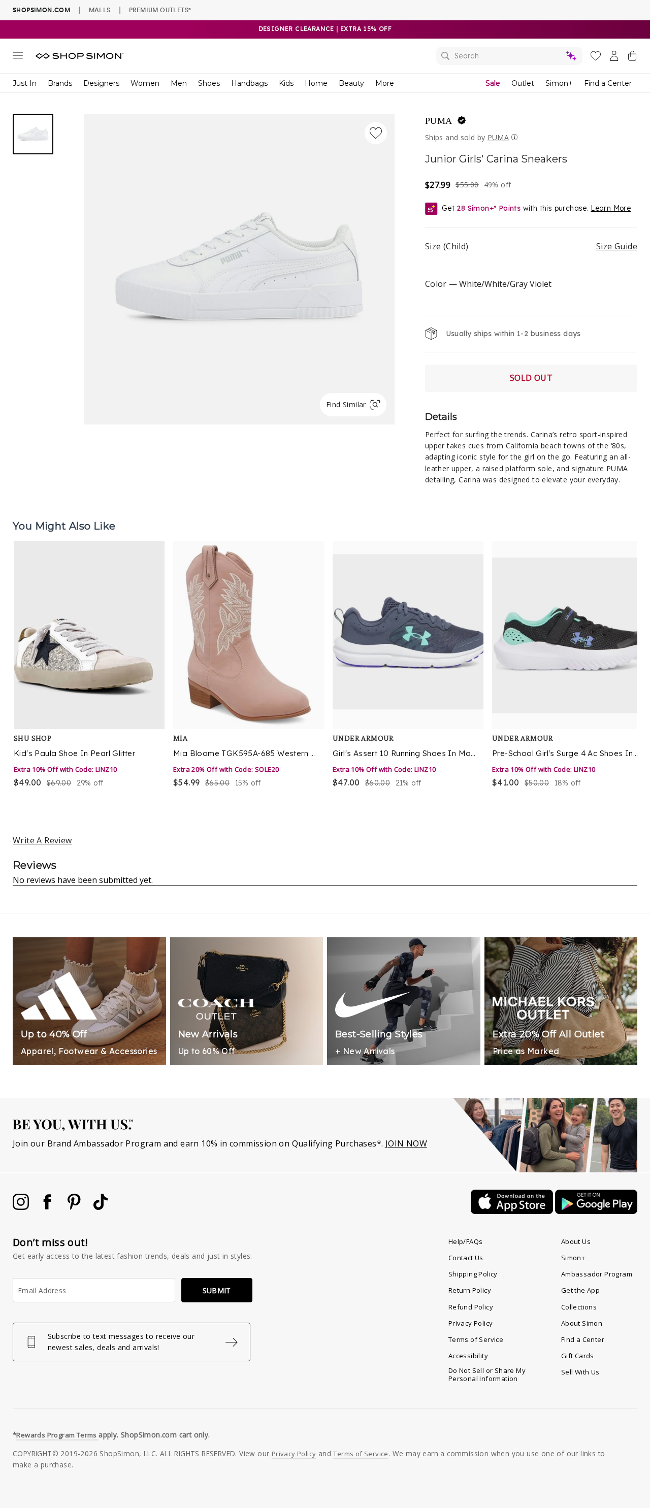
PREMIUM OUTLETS (160, 9)
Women (145, 83)
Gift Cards (577, 1355)
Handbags (249, 83)
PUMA (498, 137)
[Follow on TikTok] (100, 1206)
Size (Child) (531, 246)
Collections (579, 1307)
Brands (60, 83)
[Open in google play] (596, 1211)
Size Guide (616, 246)
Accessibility (468, 1355)
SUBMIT (217, 1290)
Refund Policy (470, 1307)
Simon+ (559, 83)
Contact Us (465, 1257)
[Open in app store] (513, 1211)
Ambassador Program (596, 1273)
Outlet (522, 83)
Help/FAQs (465, 1241)
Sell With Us (580, 1371)
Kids (286, 83)
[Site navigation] (18, 57)
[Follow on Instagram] (22, 1206)
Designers (101, 83)
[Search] (509, 56)
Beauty (351, 83)
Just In (25, 83)
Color (488, 283)
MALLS (100, 9)
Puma (438, 121)
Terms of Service (475, 1339)
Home (316, 83)
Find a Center (608, 83)
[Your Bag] (632, 57)
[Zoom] (239, 265)
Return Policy (469, 1290)
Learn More (611, 208)
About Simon (581, 1323)
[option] (87, 665)
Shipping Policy (473, 1273)
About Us (576, 1241)
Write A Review (42, 840)
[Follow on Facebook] (48, 1206)
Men (179, 83)
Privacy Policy (470, 1323)
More (384, 83)
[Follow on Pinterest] (75, 1206)
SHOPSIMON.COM (41, 10)
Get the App (580, 1290)
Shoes (209, 83)
